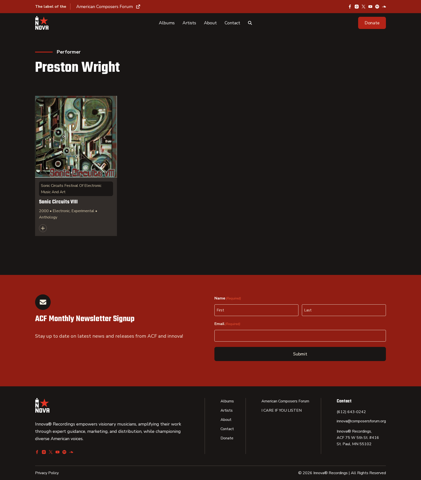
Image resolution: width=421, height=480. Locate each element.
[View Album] (76, 166)
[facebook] (350, 7)
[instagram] (357, 7)
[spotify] (377, 7)
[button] (372, 23)
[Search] (250, 23)
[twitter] (363, 7)
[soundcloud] (384, 7)
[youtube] (370, 7)
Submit (300, 354)
